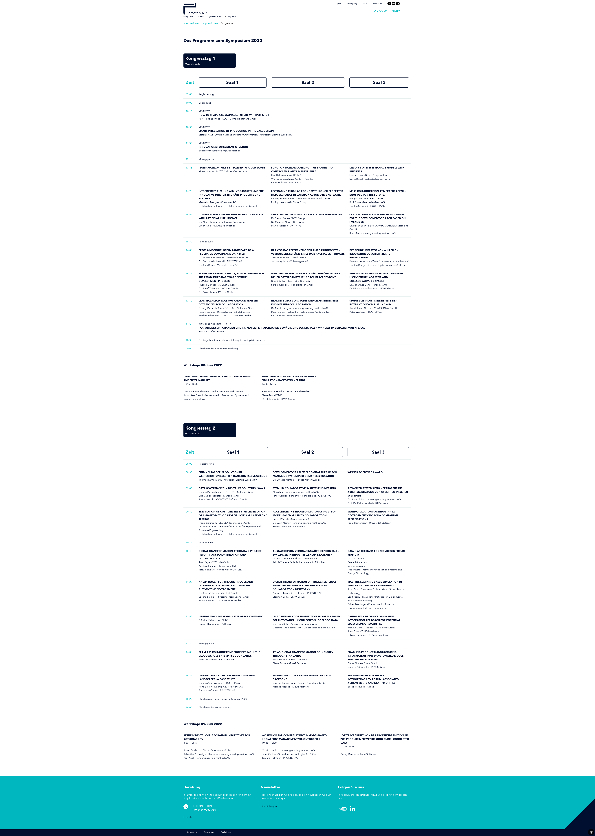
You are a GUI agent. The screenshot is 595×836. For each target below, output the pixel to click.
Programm (232, 17)
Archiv (396, 10)
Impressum (192, 832)
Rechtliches (226, 832)
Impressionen (210, 23)
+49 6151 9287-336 (204, 809)
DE (335, 3)
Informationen (191, 23)
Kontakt (365, 3)
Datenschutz (209, 832)
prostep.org (352, 3)
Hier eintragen (269, 806)
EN (339, 3)
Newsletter (377, 3)
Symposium (380, 10)
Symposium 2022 (215, 17)
